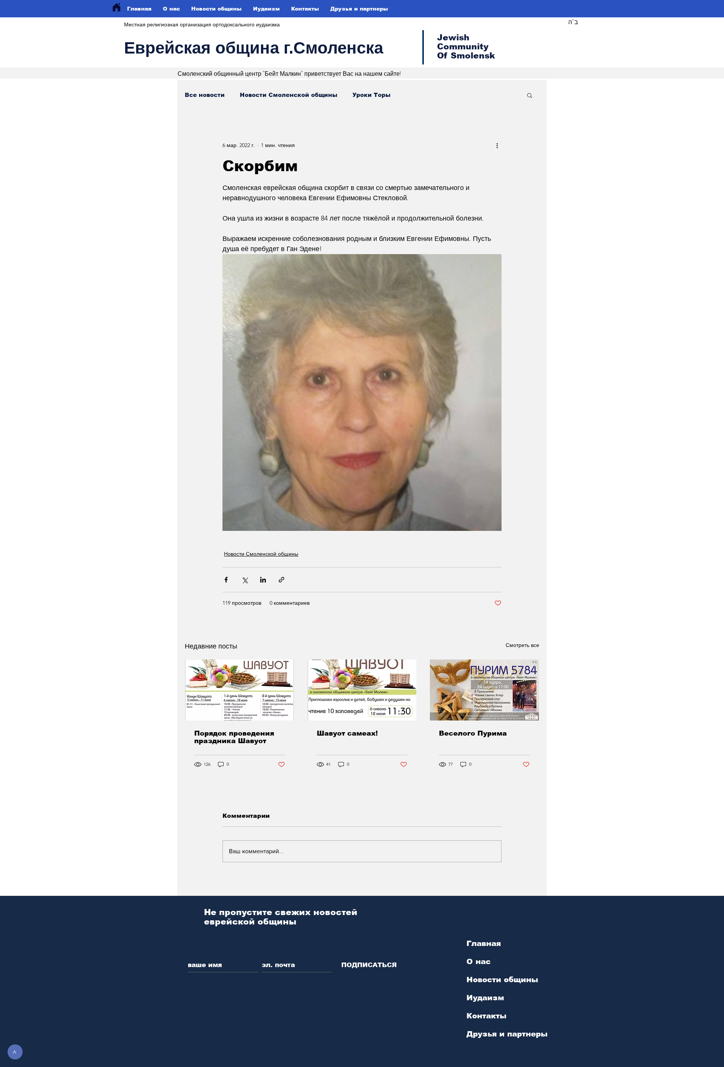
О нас (478, 961)
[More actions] (497, 145)
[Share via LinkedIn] (263, 579)
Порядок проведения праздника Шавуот (234, 737)
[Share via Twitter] (244, 579)
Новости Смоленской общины (288, 95)
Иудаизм (485, 997)
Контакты (486, 1016)
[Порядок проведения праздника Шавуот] (239, 690)
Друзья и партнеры (507, 1034)
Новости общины (502, 979)
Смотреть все (522, 645)
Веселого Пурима (473, 733)
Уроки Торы (372, 95)
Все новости (205, 95)
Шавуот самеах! (347, 733)
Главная (483, 943)
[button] (529, 95)
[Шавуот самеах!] (362, 690)
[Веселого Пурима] (484, 690)
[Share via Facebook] (226, 579)
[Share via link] (281, 579)
